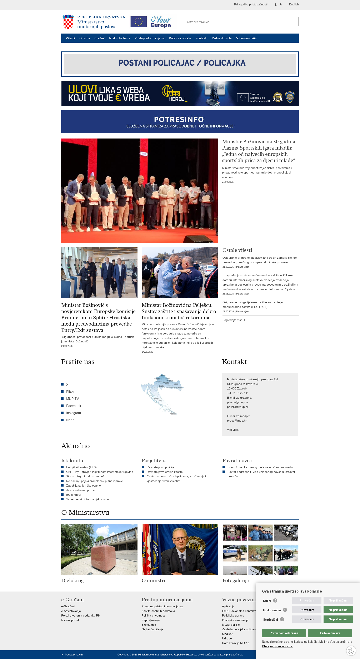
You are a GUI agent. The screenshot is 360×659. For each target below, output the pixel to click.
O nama (84, 38)
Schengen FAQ (246, 38)
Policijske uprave (233, 615)
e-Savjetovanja (71, 611)
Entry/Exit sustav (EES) (81, 467)
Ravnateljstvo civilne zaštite (165, 471)
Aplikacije (228, 606)
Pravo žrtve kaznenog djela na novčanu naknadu (260, 467)
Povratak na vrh (74, 654)
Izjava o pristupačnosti (229, 654)
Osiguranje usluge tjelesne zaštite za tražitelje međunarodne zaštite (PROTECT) (252, 307)
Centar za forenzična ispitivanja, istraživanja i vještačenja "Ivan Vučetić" (176, 479)
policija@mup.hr (237, 406)
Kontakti (201, 38)
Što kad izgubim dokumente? (85, 476)
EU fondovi (73, 494)
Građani (99, 38)
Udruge (227, 638)
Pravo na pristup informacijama (162, 606)
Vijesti (70, 38)
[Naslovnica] (94, 21)
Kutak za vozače (180, 38)
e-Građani (68, 606)
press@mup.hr (237, 420)
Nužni (267, 601)
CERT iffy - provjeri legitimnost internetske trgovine (99, 471)
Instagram (73, 413)
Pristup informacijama (150, 38)
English (294, 4)
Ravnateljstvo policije (160, 467)
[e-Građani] (79, 5)
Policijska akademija (235, 620)
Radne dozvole (222, 38)
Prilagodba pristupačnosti (251, 4)
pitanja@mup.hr (237, 402)
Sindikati (227, 633)
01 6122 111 (240, 393)
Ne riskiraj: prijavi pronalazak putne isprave (94, 481)
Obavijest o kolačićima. (277, 646)
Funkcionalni (272, 610)
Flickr (70, 391)
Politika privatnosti (153, 615)
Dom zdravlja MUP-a (235, 643)
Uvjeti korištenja (207, 654)
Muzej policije (231, 624)
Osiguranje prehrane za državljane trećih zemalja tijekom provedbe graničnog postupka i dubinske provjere (260, 262)
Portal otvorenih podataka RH (80, 615)
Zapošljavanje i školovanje (83, 485)
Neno (70, 420)
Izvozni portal (70, 620)
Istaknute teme (119, 38)
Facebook (73, 406)
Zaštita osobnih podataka (158, 611)
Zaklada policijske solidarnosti (241, 629)
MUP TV (72, 399)
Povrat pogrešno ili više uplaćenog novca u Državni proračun (261, 474)
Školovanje (149, 624)
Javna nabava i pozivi (80, 490)
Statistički (270, 619)
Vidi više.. (233, 429)
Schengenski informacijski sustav (88, 499)
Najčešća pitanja (152, 629)
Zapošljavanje (151, 620)
